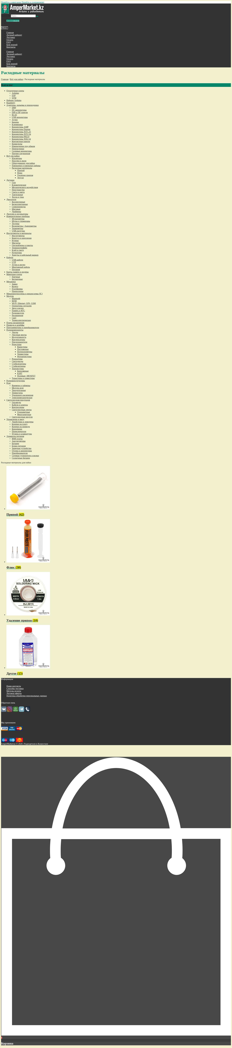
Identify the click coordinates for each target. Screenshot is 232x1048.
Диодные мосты (19, 335)
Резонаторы (17, 359)
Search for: (5, 16)
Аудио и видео (18, 265)
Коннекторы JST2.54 (21, 134)
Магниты (16, 243)
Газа (14, 182)
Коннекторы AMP (20, 127)
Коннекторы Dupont (21, 129)
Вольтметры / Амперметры (24, 226)
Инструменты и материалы (18, 233)
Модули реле (18, 388)
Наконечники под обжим (23, 146)
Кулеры (15, 240)
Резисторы (16, 344)
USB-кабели (17, 260)
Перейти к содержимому (33, 2)
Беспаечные (17, 279)
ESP (14, 95)
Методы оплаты (13, 691)
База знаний (11, 44)
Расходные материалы (22, 168)
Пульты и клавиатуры (22, 434)
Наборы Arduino (13, 100)
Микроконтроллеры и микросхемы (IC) (24, 294)
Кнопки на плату (20, 424)
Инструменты (18, 236)
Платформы (17, 289)
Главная (10, 32)
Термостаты (17, 393)
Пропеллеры (17, 291)
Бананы (15, 122)
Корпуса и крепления (21, 238)
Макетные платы (14, 274)
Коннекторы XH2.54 (21, 139)
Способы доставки (15, 688)
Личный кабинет (14, 35)
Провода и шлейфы (15, 325)
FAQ (8, 42)
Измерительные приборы (18, 216)
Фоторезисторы (24, 356)
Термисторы (22, 354)
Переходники (18, 149)
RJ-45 (14, 115)
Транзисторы (18, 368)
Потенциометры (24, 352)
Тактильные (17, 194)
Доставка (10, 37)
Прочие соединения (21, 153)
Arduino (15, 93)
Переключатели (19, 431)
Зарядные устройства (21, 448)
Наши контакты (13, 686)
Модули (10, 296)
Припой (21, 170)
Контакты (10, 47)
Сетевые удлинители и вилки (25, 455)
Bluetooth (16, 298)
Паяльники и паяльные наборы (26, 165)
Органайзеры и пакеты (22, 245)
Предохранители (19, 342)
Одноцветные (23, 412)
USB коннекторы (20, 117)
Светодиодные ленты (22, 410)
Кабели (9, 257)
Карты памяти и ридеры (17, 272)
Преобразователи (20, 453)
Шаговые (16, 209)
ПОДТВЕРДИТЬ (116, 754)
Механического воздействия (25, 187)
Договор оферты (14, 693)
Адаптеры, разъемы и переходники (22, 105)
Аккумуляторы (19, 441)
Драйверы (16, 211)
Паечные (16, 277)
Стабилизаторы (19, 364)
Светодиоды (17, 361)
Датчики (10, 180)
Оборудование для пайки (23, 163)
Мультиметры (18, 219)
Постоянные (23, 349)
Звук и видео (18, 308)
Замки (14, 284)
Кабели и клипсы (20, 405)
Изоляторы (17, 158)
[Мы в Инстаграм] (9, 711)
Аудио (15, 120)
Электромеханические (22, 397)
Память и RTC (18, 310)
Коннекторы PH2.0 (20, 136)
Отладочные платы (15, 91)
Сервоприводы (19, 207)
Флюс (19, 173)
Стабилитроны (19, 366)
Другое (20, 178)
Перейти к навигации (11, 2)
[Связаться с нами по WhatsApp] (15, 711)
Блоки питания (19, 446)
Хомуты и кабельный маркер (25, 255)
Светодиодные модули (22, 417)
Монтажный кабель (21, 267)
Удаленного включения (22, 395)
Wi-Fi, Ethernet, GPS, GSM (24, 303)
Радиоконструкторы (15, 381)
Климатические (19, 185)
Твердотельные (19, 390)
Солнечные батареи (21, 458)
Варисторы (22, 347)
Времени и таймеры (21, 385)
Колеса (15, 286)
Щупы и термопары (21, 221)
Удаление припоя (25, 175)
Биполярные (23, 371)
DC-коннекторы (19, 110)
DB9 (14, 107)
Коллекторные (18, 202)
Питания (16, 269)
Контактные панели (21, 141)
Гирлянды (16, 402)
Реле (8, 383)
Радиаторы (17, 252)
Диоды (15, 332)
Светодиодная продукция (18, 400)
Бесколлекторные (20, 204)
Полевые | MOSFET (26, 376)
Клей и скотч (18, 250)
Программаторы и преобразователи (22, 327)
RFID (14, 301)
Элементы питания (15, 436)
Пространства (18, 190)
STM (14, 98)
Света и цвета (18, 192)
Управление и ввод (15, 419)
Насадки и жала (19, 161)
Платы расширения (15, 323)
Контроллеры (18, 407)
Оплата (9, 40)
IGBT (19, 373)
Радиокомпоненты (14, 330)
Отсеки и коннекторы (22, 451)
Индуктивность (19, 337)
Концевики (17, 429)
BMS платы (17, 439)
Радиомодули (18, 313)
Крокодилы (17, 144)
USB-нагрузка (18, 231)
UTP (14, 262)
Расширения (17, 315)
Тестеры (15, 223)
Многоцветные (24, 414)
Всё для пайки (16, 79)
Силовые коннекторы (22, 151)
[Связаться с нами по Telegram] (21, 711)
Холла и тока (18, 197)
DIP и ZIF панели (20, 112)
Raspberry (10, 103)
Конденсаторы (18, 339)
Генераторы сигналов (22, 306)
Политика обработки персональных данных (26, 696)
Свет (14, 318)
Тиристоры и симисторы (23, 378)
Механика (11, 281)
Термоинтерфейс (19, 248)
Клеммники (17, 124)
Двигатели (11, 199)
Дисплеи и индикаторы (17, 214)
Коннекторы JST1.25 (21, 132)
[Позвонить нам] (27, 711)
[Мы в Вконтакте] (3, 711)
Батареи (15, 443)
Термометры (17, 228)
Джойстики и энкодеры (22, 422)
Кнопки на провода (21, 426)
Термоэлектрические (21, 320)
